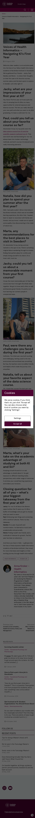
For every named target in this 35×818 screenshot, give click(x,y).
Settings (17, 418)
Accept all (17, 424)
